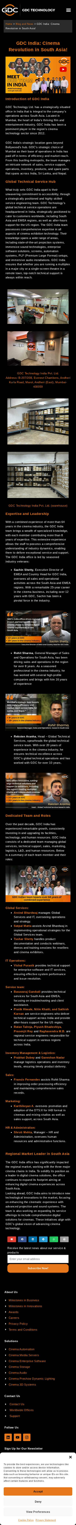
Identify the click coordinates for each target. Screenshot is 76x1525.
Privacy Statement (46, 1520)
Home (9, 24)
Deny (38, 1501)
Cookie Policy (26, 1520)
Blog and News (24, 24)
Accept (38, 1491)
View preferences (38, 1512)
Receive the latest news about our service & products (36, 1250)
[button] (70, 1457)
